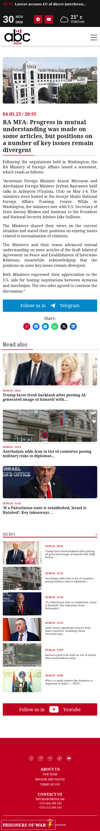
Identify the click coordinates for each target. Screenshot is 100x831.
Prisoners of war (25, 825)
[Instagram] (40, 758)
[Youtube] (49, 19)
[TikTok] (59, 758)
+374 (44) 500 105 (50, 803)
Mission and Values (50, 779)
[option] (50, 7)
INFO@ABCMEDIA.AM (50, 799)
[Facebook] (31, 758)
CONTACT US (50, 794)
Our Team (50, 774)
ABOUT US (50, 769)
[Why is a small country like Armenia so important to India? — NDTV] (22, 680)
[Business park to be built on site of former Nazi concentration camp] (22, 655)
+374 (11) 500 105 (50, 807)
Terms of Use (50, 784)
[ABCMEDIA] (17, 36)
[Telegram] (38, 19)
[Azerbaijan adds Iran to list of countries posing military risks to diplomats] (50, 426)
